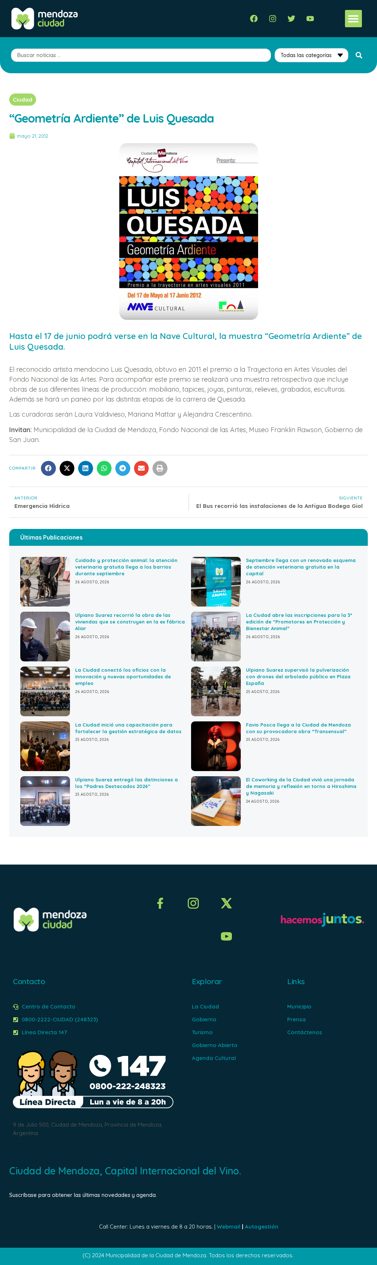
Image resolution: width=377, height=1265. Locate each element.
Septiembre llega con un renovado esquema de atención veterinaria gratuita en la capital (301, 566)
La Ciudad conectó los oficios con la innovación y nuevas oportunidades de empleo (123, 676)
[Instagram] (272, 18)
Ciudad (22, 99)
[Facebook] (254, 18)
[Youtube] (310, 18)
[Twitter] (291, 18)
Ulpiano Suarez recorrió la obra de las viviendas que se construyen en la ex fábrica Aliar (130, 621)
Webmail (228, 1226)
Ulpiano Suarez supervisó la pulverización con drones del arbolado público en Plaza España (298, 676)
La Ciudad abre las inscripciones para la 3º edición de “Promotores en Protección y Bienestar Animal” (299, 621)
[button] (353, 18)
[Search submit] (359, 55)
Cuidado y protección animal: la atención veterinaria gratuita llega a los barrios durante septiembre (126, 566)
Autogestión (261, 1226)
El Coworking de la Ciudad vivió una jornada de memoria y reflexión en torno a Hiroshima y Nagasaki (301, 786)
